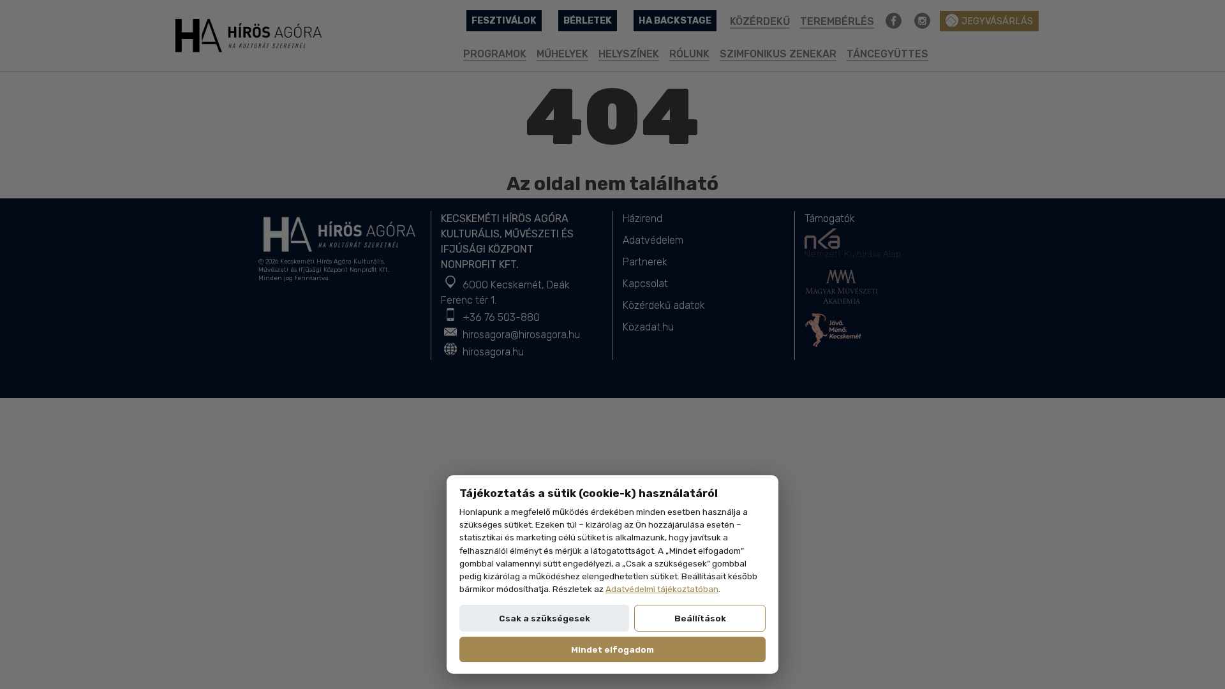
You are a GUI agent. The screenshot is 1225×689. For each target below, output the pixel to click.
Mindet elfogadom (612, 649)
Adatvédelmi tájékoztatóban (661, 589)
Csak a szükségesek (544, 618)
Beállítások (700, 618)
